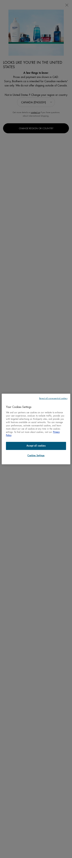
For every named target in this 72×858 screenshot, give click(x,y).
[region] (36, 429)
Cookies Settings (36, 456)
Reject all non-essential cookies (53, 398)
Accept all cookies (36, 446)
